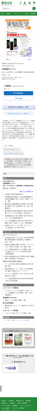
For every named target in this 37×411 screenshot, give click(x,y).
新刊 (2, 13)
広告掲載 (12, 403)
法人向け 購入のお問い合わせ (13, 153)
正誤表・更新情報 (22, 403)
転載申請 (14, 405)
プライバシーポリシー (25, 405)
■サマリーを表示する (26, 191)
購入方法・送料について (11, 149)
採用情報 (11, 400)
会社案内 (3, 400)
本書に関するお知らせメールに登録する (18, 113)
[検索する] (34, 8)
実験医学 (8, 13)
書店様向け (4, 403)
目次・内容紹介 (9, 145)
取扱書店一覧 (19, 400)
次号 (28, 59)
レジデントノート (18, 13)
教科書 (26, 13)
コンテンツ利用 (5, 405)
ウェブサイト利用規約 (18, 408)
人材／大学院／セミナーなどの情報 (18, 320)
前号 (8, 59)
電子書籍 (28, 400)
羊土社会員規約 (5, 408)
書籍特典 (33, 13)
